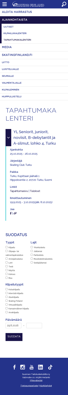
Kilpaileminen (10, 90)
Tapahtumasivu (19, 191)
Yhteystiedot (36, 380)
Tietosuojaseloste (29, 385)
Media (7, 47)
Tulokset (35, 191)
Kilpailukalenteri (15, 33)
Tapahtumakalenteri (17, 40)
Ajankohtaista (14, 19)
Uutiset (8, 27)
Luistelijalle (10, 69)
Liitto (5, 62)
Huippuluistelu (12, 97)
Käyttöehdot (46, 385)
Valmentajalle (12, 83)
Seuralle (8, 76)
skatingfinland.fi (17, 55)
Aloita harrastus (17, 12)
